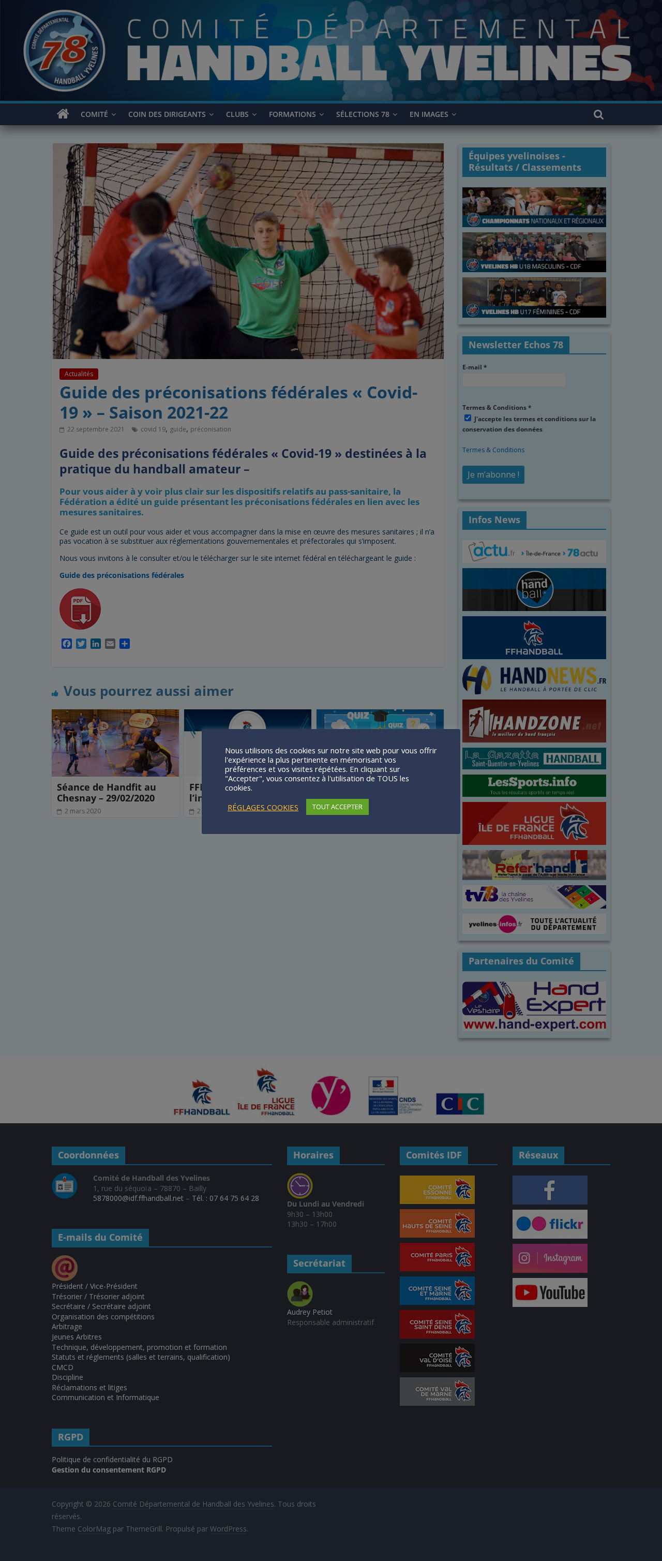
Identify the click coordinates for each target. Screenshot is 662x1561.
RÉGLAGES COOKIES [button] (263, 807)
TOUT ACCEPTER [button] (337, 806)
